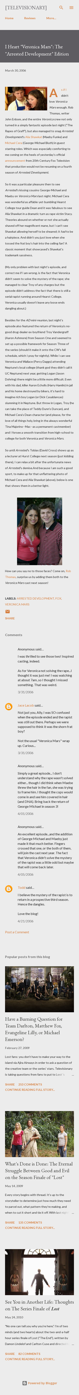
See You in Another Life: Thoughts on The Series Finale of (39, 1305)
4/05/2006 (25, 874)
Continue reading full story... (30, 1089)
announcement (15, 160)
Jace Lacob (26, 705)
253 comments (30, 1084)
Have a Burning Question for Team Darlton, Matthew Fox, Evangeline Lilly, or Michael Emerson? (34, 1029)
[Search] (61, 7)
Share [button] (10, 618)
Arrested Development (35, 598)
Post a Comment (17, 932)
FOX (58, 598)
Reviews (30, 18)
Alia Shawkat (33, 137)
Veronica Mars (17, 604)
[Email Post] (7, 613)
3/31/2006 (25, 692)
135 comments (30, 1222)
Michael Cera (13, 143)
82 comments (29, 1354)
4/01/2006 (25, 813)
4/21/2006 (25, 921)
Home (9, 18)
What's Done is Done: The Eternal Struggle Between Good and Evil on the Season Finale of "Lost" (39, 1170)
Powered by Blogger (42, 1383)
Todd (21, 887)
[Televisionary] (26, 7)
